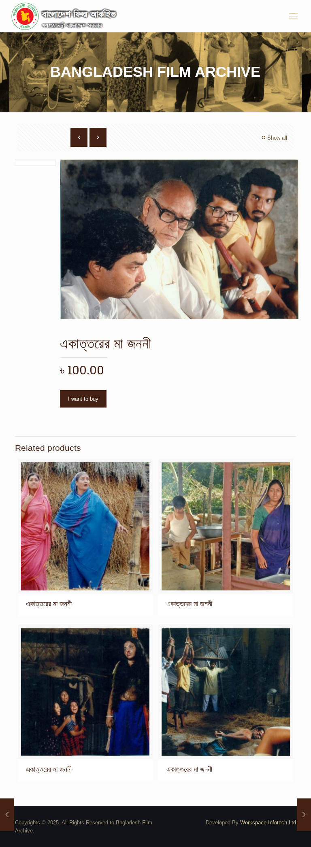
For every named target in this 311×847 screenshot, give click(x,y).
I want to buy (83, 399)
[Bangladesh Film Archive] (66, 16)
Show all (277, 138)
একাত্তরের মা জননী (49, 604)
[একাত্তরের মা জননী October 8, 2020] (7, 814)
